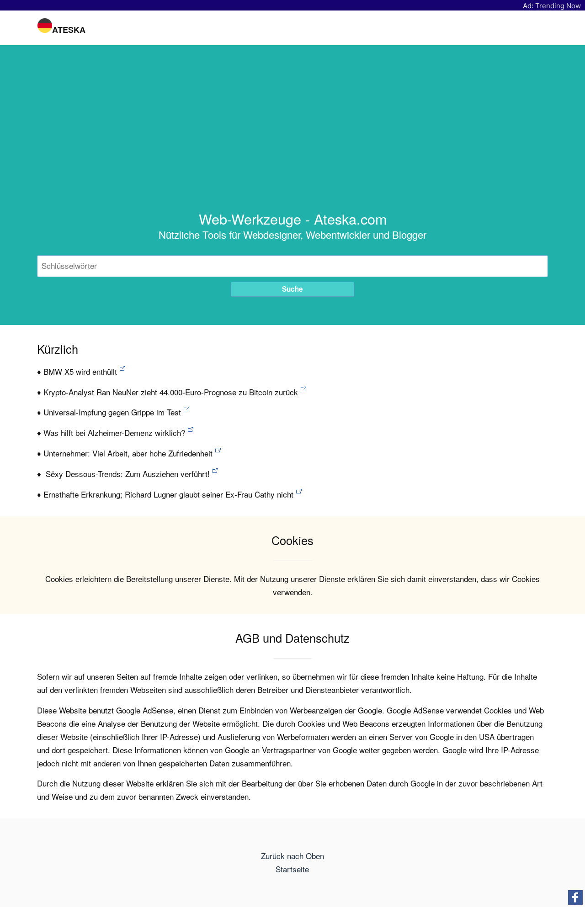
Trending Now (558, 5)
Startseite (292, 869)
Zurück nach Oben (292, 855)
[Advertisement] (292, 141)
